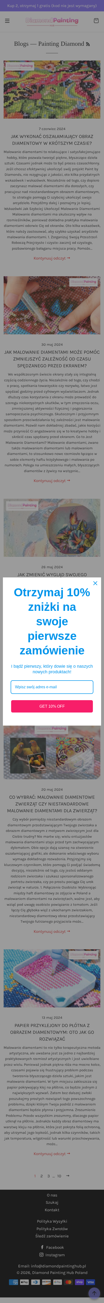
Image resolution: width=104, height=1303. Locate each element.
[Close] (95, 583)
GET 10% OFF (52, 706)
